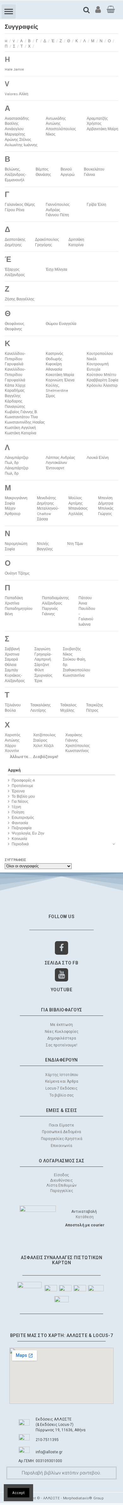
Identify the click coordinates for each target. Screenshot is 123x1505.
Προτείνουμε (22, 786)
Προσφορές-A (23, 780)
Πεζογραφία (22, 828)
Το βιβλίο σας (62, 1095)
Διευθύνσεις (61, 1180)
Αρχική (14, 770)
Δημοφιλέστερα (61, 1038)
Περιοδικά (20, 844)
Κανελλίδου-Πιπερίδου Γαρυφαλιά (15, 359)
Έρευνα (18, 791)
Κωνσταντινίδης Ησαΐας (25, 422)
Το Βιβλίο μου (23, 796)
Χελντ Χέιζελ (43, 746)
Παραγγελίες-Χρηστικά (61, 1139)
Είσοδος (61, 1175)
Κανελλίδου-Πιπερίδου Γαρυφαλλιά (15, 374)
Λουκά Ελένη (98, 457)
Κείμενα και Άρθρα (61, 1081)
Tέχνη (16, 807)
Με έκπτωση (61, 1024)
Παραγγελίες (61, 1191)
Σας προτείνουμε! (61, 1045)
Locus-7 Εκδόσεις (61, 1088)
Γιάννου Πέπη (57, 215)
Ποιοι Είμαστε (61, 1125)
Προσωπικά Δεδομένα (61, 1132)
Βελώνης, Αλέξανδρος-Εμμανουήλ (15, 174)
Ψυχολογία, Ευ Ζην (28, 833)
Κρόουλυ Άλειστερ (102, 385)
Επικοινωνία (61, 1145)
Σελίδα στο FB (62, 962)
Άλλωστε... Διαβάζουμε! (34, 756)
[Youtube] (61, 975)
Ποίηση (18, 812)
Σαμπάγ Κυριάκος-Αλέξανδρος (15, 675)
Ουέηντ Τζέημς (17, 573)
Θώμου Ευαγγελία (61, 323)
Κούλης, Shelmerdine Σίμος (57, 390)
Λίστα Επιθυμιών (61, 1185)
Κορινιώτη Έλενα (60, 380)
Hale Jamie (14, 69)
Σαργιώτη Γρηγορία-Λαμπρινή (43, 654)
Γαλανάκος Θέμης (20, 204)
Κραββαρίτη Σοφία (102, 380)
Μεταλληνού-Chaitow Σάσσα (48, 513)
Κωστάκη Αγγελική (20, 427)
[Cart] (111, 9)
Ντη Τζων (75, 543)
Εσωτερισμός (23, 817)
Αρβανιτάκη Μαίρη (102, 129)
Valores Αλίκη (16, 94)
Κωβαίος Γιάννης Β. (21, 412)
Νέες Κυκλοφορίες (62, 1031)
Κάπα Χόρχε (15, 385)
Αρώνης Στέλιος (18, 139)
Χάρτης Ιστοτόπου (61, 1075)
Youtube (62, 989)
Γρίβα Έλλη (96, 204)
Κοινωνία (19, 838)
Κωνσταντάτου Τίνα (21, 417)
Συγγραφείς (15, 860)
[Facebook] (61, 948)
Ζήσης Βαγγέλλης (19, 299)
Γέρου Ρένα (14, 210)
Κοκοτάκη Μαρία (60, 375)
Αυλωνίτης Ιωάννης (21, 145)
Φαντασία (20, 823)
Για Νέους (20, 801)
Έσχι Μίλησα (56, 269)
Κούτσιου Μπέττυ (101, 375)
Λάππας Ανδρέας (60, 457)
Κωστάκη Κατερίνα (20, 433)
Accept (18, 1493)
